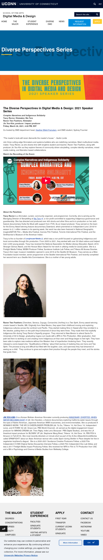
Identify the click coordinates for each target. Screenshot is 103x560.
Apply (97, 21)
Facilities (35, 521)
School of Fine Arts (13, 13)
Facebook (86, 522)
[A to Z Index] (100, 4)
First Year (60, 518)
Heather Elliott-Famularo (46, 130)
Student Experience (32, 22)
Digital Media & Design (19, 16)
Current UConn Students (63, 528)
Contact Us (87, 518)
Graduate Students (35, 527)
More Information (70, 543)
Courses (9, 526)
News (61, 21)
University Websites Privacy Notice (21, 555)
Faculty (9, 530)
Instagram (86, 526)
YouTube (85, 530)
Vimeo (84, 534)
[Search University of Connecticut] (95, 4)
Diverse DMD (50, 22)
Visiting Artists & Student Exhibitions (38, 535)
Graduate (60, 533)
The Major (15, 22)
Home (4, 21)
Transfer (60, 522)
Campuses (10, 534)
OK (90, 542)
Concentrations (14, 522)
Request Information (79, 22)
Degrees (9, 518)
